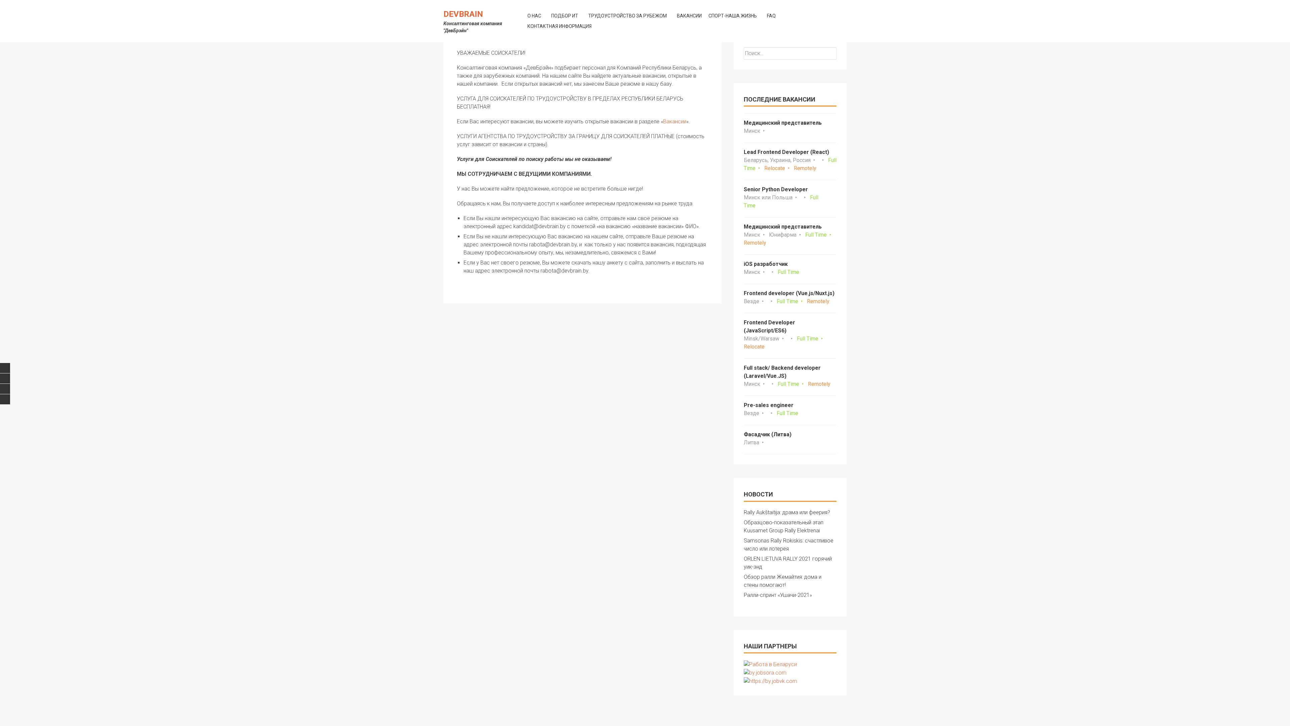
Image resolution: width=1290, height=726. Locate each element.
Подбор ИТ (564, 15)
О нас (534, 15)
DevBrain (463, 14)
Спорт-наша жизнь (732, 15)
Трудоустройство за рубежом (627, 15)
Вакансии (689, 15)
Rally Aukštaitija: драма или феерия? (787, 512)
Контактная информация (559, 26)
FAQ (771, 15)
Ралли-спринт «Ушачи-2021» (778, 595)
